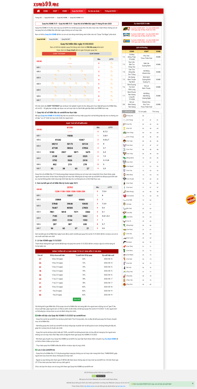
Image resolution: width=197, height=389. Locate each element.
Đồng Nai (132, 72)
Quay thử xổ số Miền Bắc (77, 123)
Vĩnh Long (131, 89)
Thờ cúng (155, 111)
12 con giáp (142, 111)
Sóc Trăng (131, 74)
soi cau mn (121, 386)
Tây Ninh (132, 82)
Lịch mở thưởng (141, 47)
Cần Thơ (132, 70)
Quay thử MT (66, 39)
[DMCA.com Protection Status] (98, 376)
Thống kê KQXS (110, 11)
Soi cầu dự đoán (94, 11)
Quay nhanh (94, 54)
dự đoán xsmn (89, 386)
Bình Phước (132, 92)
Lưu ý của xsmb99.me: (46, 350)
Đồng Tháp (132, 57)
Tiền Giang (132, 107)
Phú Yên (146, 56)
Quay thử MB (41, 39)
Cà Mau (132, 54)
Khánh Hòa (146, 73)
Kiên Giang (132, 104)
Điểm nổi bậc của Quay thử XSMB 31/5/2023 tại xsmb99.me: (61, 316)
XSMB (45, 11)
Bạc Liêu (132, 62)
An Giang (131, 77)
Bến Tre (132, 64)
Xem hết (77, 299)
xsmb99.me (46, 4)
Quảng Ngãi (146, 98)
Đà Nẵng (146, 71)
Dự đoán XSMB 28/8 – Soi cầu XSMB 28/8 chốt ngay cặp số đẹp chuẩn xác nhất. (145, 41)
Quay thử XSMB (50, 34)
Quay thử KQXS (77, 11)
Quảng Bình (146, 79)
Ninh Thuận (146, 88)
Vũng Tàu (131, 67)
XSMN (64, 11)
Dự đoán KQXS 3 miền (142, 23)
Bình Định (146, 77)
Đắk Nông (146, 96)
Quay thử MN (53, 39)
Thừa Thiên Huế (146, 58)
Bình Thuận (132, 79)
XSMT (55, 11)
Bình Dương (132, 85)
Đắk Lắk (146, 63)
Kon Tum (146, 104)
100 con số (128, 111)
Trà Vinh (132, 87)
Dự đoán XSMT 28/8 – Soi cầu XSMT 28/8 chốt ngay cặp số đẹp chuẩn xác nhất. (144, 35)
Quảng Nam (146, 66)
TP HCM (132, 59)
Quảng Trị (146, 82)
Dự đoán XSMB (110, 339)
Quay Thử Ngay (59, 54)
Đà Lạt (132, 102)
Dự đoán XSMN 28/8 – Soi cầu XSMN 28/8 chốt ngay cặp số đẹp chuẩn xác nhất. (145, 29)
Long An (132, 97)
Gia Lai (146, 86)
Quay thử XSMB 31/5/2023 (50, 116)
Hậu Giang (131, 94)
